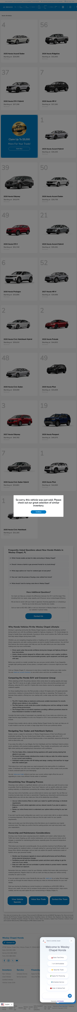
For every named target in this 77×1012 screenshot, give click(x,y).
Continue (38, 512)
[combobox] (7, 1004)
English (7, 1004)
